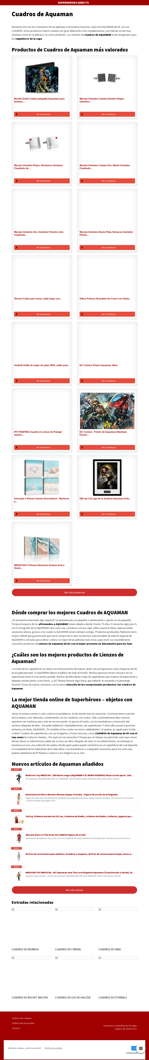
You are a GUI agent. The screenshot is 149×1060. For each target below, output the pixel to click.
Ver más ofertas (74, 890)
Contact (16, 1028)
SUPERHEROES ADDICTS (73, 2)
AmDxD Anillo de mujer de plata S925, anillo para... (42, 365)
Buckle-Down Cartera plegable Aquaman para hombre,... (39, 100)
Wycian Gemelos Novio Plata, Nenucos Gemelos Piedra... (106, 233)
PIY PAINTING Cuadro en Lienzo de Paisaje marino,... (38, 433)
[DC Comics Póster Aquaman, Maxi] (107, 344)
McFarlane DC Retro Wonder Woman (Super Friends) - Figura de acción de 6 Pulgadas (72, 794)
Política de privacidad (23, 1023)
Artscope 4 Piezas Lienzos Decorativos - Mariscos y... (41, 500)
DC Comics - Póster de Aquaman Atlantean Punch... (103, 433)
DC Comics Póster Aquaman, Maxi (98, 365)
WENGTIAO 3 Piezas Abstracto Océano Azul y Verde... (39, 566)
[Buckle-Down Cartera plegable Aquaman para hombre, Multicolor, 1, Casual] (42, 78)
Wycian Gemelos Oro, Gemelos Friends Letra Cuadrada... (38, 233)
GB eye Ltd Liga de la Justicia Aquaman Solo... (105, 498)
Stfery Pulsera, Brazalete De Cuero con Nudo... (105, 298)
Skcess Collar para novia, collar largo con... (38, 298)
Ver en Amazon (43, 114)
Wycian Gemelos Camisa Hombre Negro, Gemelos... (102, 100)
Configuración (132, 1052)
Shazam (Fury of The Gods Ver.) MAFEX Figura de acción (56, 834)
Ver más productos (74, 592)
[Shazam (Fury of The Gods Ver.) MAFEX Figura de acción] (18, 838)
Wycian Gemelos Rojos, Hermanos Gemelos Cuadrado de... (38, 167)
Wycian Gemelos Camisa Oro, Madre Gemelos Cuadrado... (105, 167)
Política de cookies (22, 1018)
